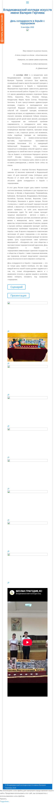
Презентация (18, 295)
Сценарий (16, 286)
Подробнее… (5, 801)
